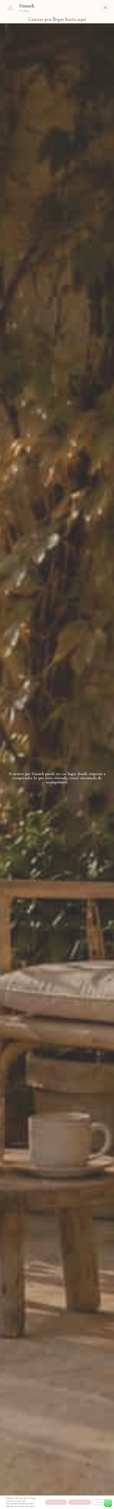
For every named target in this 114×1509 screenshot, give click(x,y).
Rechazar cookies (80, 1502)
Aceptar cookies (56, 1502)
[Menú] (105, 7)
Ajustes (100, 1502)
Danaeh (26, 6)
